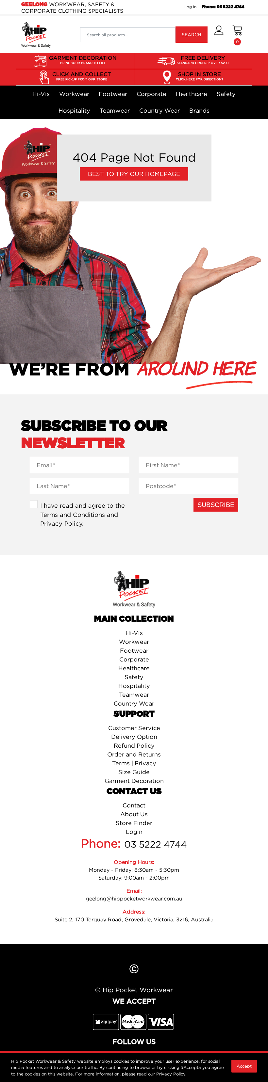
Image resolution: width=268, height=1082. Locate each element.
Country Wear (159, 110)
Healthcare (191, 94)
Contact (134, 805)
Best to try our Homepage (134, 174)
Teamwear (115, 110)
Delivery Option (134, 737)
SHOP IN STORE (199, 76)
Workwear (74, 94)
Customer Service (134, 728)
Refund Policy (134, 745)
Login (134, 832)
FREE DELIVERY (202, 59)
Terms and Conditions (72, 514)
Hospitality (74, 110)
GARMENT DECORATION (83, 59)
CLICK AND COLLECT (81, 76)
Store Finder (134, 823)
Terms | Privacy (134, 763)
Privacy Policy (61, 523)
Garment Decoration (134, 781)
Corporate (151, 94)
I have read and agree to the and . (82, 514)
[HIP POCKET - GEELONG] (36, 34)
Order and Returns (134, 754)
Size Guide (134, 772)
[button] (218, 35)
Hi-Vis (41, 94)
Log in (190, 7)
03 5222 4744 (155, 844)
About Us (134, 814)
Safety (226, 94)
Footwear (113, 94)
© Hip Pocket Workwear (134, 989)
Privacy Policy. (171, 1074)
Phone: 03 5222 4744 (223, 7)
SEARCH (191, 34)
